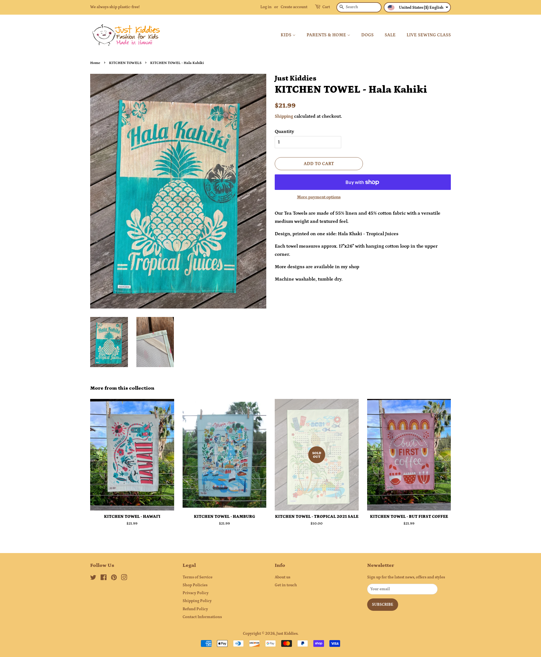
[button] (417, 7)
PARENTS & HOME (327, 34)
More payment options (319, 197)
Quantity (284, 131)
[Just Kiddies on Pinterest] (114, 578)
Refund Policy (195, 609)
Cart (326, 7)
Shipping (284, 116)
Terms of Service (197, 577)
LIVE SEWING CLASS (429, 34)
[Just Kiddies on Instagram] (124, 578)
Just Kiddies (287, 633)
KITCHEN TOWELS (125, 63)
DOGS (367, 34)
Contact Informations (202, 617)
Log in (266, 7)
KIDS (286, 34)
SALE (390, 34)
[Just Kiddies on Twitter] (93, 578)
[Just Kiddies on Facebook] (103, 578)
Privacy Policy (196, 593)
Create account (294, 7)
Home (95, 63)
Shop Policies (195, 585)
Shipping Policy (197, 601)
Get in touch (286, 585)
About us (282, 577)
